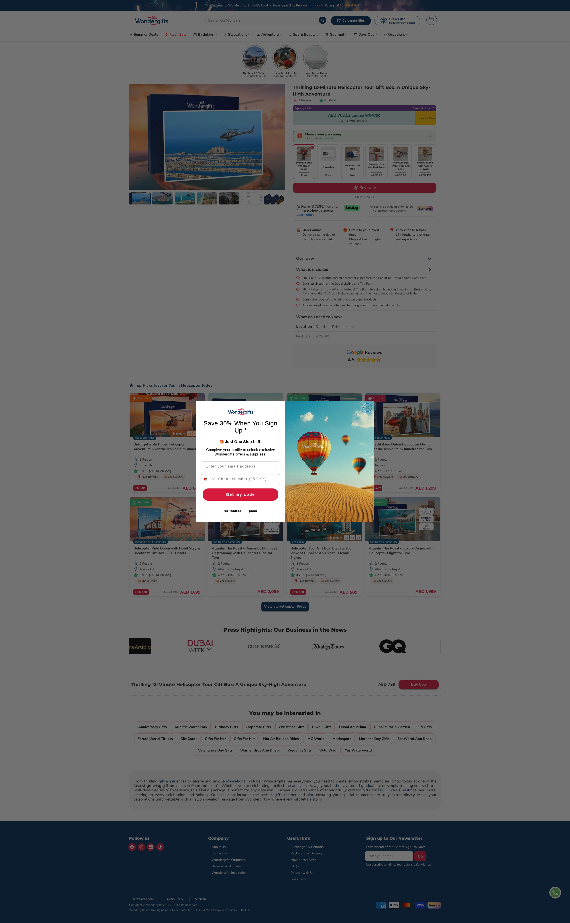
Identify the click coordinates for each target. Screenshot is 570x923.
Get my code (240, 494)
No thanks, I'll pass (240, 511)
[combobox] (208, 479)
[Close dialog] (368, 407)
